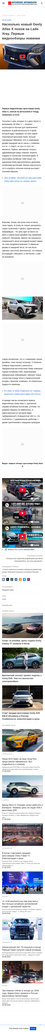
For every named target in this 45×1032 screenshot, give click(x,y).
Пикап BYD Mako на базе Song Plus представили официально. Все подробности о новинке (19, 761)
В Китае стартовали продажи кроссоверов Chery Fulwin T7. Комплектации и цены (16, 856)
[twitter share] (7, 579)
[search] (41, 3)
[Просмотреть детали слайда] (23, 550)
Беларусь (5, 800)
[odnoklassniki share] (20, 579)
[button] (22, 308)
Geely (4, 599)
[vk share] (16, 579)
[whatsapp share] (11, 579)
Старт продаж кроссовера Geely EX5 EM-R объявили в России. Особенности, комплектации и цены (21, 716)
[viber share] (28, 579)
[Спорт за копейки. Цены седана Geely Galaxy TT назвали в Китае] (22, 625)
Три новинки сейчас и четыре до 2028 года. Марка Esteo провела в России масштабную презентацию (20, 993)
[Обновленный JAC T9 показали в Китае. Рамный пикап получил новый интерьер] (22, 929)
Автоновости (7, 754)
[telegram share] (24, 579)
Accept (33, 1028)
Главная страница (8, 15)
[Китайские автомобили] (22, 3)
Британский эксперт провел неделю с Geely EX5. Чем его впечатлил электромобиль (22, 678)
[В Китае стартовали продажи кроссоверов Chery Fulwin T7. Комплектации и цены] (22, 834)
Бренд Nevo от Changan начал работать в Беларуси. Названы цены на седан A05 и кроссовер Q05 (22, 807)
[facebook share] (3, 579)
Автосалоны (21, 15)
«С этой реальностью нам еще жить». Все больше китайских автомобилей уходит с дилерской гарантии (20, 904)
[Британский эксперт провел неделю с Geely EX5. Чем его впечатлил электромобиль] (22, 660)
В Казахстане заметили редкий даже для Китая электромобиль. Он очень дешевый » (24, 559)
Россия (5, 896)
